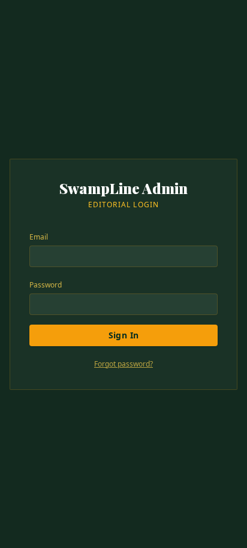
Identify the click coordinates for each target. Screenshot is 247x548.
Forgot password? (123, 364)
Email (38, 237)
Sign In (123, 335)
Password (45, 285)
